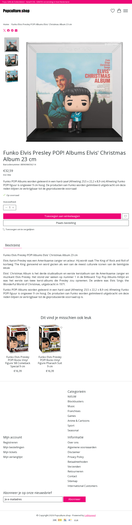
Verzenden (74, 466)
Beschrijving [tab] (12, 245)
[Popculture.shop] (16, 11)
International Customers (82, 486)
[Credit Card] (65, 520)
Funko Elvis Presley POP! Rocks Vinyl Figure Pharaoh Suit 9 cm (50, 361)
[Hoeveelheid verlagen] (6, 208)
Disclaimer (74, 452)
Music (71, 406)
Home (6, 24)
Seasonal (73, 430)
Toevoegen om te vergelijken (20, 229)
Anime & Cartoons (79, 420)
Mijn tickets (10, 452)
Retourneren (75, 471)
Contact (72, 476)
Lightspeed (90, 515)
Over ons (73, 442)
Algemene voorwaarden (82, 447)
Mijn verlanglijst (13, 457)
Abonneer (74, 499)
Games (72, 416)
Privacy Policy (76, 457)
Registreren (10, 442)
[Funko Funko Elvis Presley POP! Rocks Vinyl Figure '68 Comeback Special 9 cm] (17, 339)
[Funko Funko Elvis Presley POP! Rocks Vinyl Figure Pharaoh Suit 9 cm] (49, 339)
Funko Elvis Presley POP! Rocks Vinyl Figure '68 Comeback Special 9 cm (17, 361)
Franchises (74, 411)
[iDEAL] (60, 520)
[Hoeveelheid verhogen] (13, 208)
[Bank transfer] (55, 520)
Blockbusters (76, 401)
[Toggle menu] (125, 11)
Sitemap (72, 481)
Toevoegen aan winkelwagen (62, 216)
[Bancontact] (70, 520)
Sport (71, 425)
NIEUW (72, 396)
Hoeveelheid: (9, 201)
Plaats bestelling (66, 223)
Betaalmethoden (78, 462)
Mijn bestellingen (13, 447)
